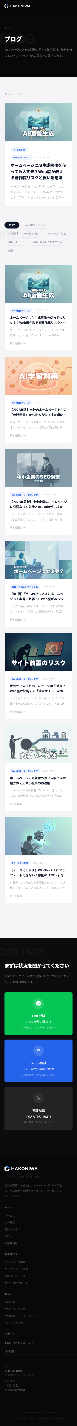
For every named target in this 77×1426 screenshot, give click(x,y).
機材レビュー (15, 242)
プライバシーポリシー (23, 1418)
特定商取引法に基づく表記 (51, 1418)
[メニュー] (69, 6)
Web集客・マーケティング (23, 233)
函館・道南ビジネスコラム (47, 242)
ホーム (7, 93)
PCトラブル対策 (57, 233)
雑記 (10, 250)
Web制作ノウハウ (35, 225)
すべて (12, 225)
